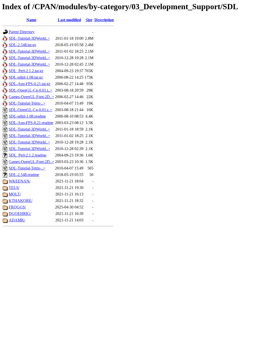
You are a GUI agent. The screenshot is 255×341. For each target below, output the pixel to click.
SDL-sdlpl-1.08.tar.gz (26, 77)
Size (89, 20)
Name (31, 20)
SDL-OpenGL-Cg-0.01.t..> (30, 90)
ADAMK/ (17, 220)
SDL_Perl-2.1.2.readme (27, 155)
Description (104, 20)
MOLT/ (15, 194)
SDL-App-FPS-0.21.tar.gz (29, 84)
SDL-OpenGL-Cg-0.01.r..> (30, 110)
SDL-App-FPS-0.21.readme (31, 123)
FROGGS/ (17, 207)
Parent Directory (22, 32)
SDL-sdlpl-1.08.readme (27, 116)
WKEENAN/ (19, 181)
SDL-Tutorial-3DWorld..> (29, 38)
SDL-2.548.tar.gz (22, 45)
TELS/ (14, 187)
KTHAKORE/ (20, 200)
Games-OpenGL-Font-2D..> (31, 97)
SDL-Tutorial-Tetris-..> (27, 103)
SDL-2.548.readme (24, 174)
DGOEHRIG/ (20, 213)
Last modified (69, 20)
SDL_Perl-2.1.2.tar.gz (26, 71)
